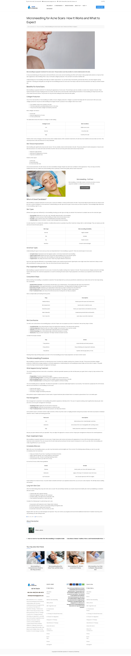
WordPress (76, 651)
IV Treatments (58, 5)
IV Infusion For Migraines (52, 616)
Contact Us (49, 630)
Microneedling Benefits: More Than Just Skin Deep (55, 567)
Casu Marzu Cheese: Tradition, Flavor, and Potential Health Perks (85, 538)
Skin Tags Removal (51, 606)
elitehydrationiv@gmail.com (50, 1)
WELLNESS (49, 5)
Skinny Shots (50, 602)
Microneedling (39, 516)
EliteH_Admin (39, 530)
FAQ (48, 638)
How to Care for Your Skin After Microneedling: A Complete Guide (46, 538)
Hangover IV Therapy (52, 619)
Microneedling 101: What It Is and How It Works (75, 567)
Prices (48, 593)
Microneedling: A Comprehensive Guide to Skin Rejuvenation (35, 567)
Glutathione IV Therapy (52, 623)
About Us (77, 5)
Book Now (100, 7)
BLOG (84, 5)
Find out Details (85, 187)
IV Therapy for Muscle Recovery (54, 613)
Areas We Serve (69, 5)
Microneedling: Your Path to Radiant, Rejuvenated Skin (95, 567)
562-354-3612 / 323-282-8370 (34, 1)
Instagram (49, 8)
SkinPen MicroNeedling (52, 599)
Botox (48, 596)
